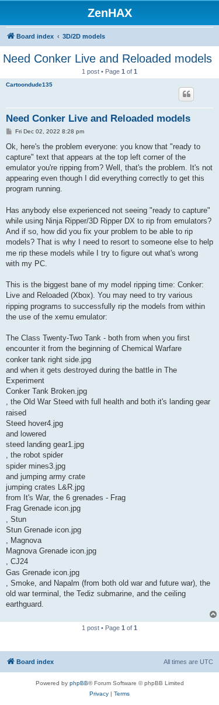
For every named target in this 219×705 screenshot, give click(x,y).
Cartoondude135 (29, 84)
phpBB (78, 683)
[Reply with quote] (186, 94)
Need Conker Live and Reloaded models (107, 58)
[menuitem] (99, 694)
